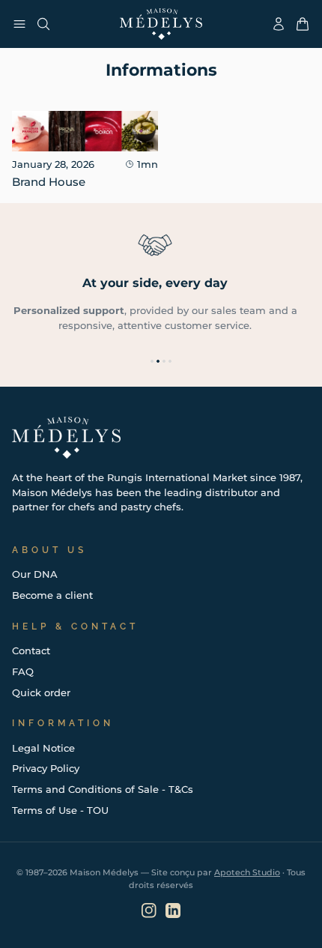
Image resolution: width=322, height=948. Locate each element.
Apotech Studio (247, 872)
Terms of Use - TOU (60, 810)
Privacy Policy (45, 768)
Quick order (41, 692)
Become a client (52, 595)
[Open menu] (19, 23)
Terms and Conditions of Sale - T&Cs (102, 789)
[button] (152, 361)
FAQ (23, 671)
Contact (31, 650)
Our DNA (35, 574)
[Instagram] (149, 910)
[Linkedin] (172, 910)
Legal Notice (43, 748)
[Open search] (43, 23)
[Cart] (302, 23)
